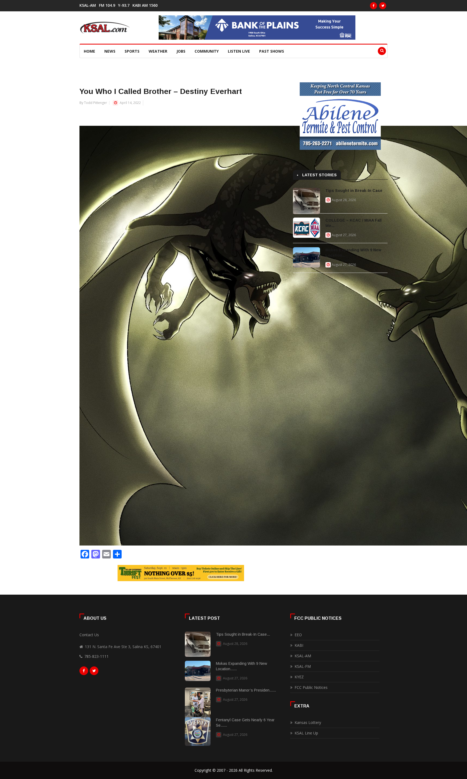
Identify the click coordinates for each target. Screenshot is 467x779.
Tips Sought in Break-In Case (353, 190)
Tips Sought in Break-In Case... (243, 634)
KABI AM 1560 (145, 5)
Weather (158, 51)
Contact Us (89, 634)
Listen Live (239, 51)
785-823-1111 (96, 656)
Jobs (180, 51)
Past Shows (271, 51)
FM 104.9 (107, 5)
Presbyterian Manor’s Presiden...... (246, 690)
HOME (89, 51)
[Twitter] (382, 5)
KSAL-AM (87, 5)
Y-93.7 (123, 5)
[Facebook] (373, 5)
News (109, 51)
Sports (132, 51)
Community (207, 51)
